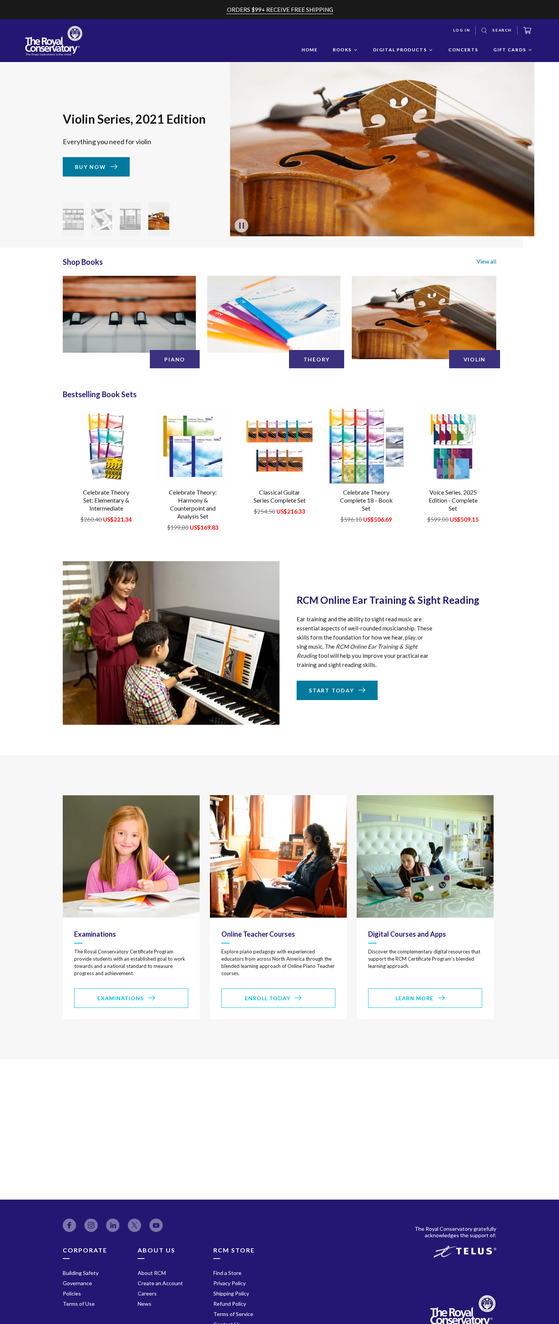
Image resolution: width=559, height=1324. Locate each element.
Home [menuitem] (310, 50)
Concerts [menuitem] (463, 50)
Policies (72, 1293)
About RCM (152, 1273)
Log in (461, 30)
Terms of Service (233, 1314)
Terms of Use (79, 1303)
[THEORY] (273, 314)
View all (486, 261)
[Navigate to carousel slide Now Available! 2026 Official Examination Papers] (73, 219)
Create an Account (160, 1283)
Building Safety (80, 1273)
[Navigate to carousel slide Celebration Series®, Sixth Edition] (130, 219)
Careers (147, 1293)
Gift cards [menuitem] (509, 50)
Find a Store (227, 1273)
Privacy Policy (229, 1283)
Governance (77, 1283)
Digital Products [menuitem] (400, 50)
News (144, 1303)
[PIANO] (129, 314)
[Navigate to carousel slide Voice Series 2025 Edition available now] (101, 219)
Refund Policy (229, 1303)
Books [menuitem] (342, 50)
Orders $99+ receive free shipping (280, 9)
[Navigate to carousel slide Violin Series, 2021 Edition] (158, 219)
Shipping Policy (231, 1293)
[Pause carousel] (241, 225)
